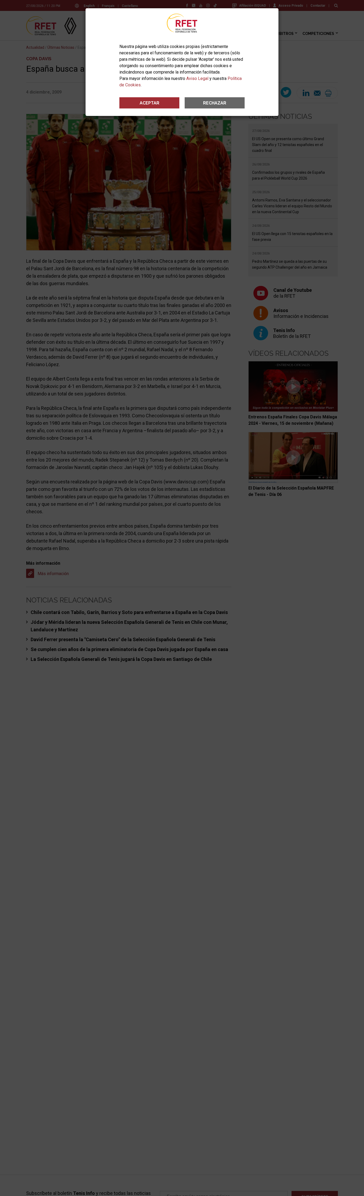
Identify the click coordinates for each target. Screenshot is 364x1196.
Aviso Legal (197, 78)
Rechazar (214, 103)
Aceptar (149, 103)
